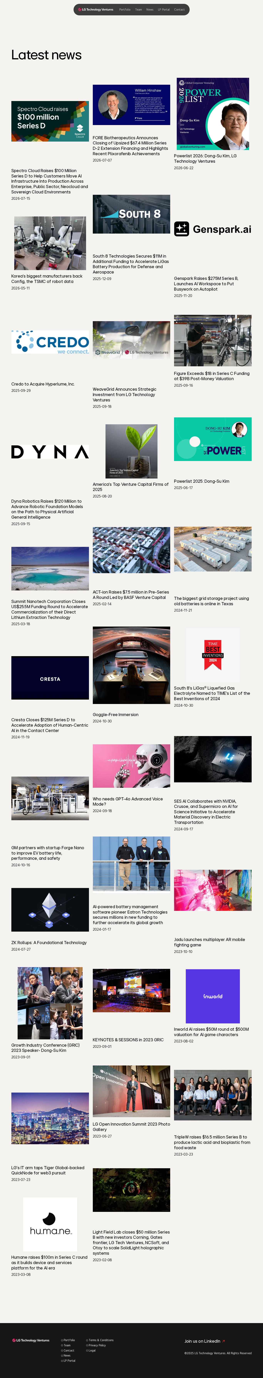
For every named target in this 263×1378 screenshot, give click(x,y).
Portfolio (125, 9)
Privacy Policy (97, 1345)
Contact (179, 9)
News (150, 9)
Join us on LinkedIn (202, 1341)
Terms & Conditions (101, 1340)
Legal (92, 1350)
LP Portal (164, 9)
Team (138, 9)
